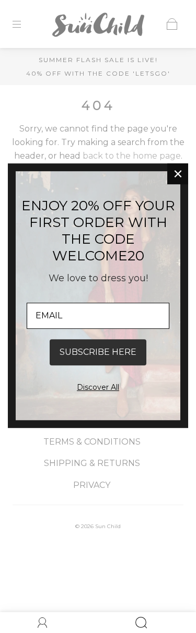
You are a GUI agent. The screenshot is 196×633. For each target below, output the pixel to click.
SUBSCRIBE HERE (98, 352)
